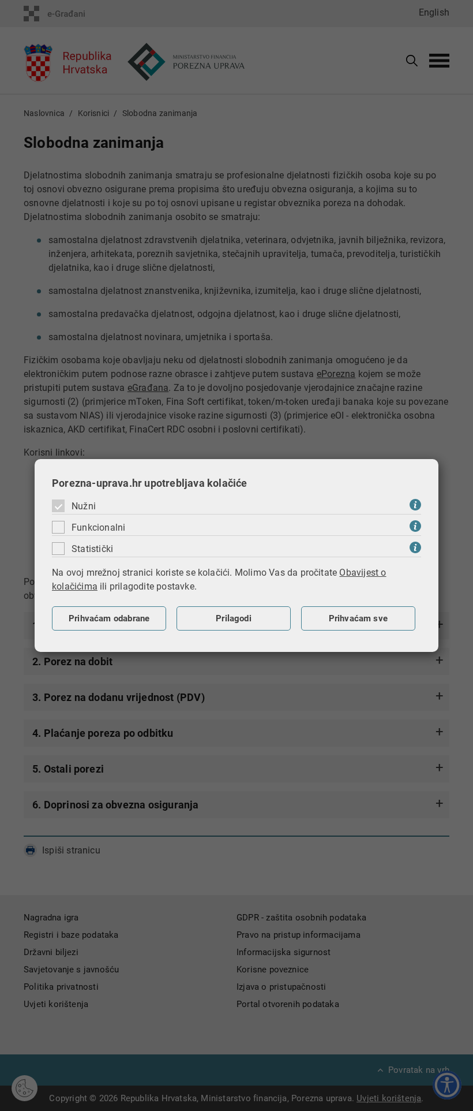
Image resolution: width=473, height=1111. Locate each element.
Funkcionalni (98, 527)
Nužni (84, 506)
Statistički (92, 548)
